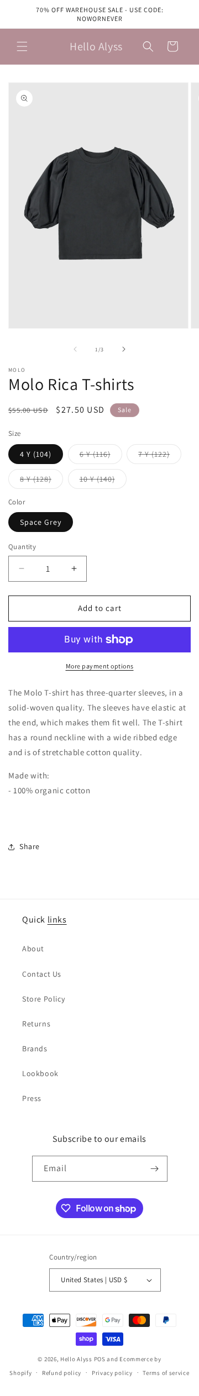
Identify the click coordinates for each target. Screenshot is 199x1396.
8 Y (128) (41, 481)
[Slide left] (75, 349)
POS (100, 1359)
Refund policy (61, 1373)
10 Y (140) (103, 481)
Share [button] (29, 846)
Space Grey (40, 522)
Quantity (22, 546)
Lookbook (40, 1073)
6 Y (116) (101, 456)
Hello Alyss (76, 1359)
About (33, 949)
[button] (22, 46)
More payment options (100, 666)
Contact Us (41, 974)
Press (31, 1098)
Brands (35, 1048)
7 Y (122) (159, 456)
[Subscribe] (155, 1169)
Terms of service (166, 1373)
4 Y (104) (35, 454)
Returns (36, 1024)
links (57, 919)
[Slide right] (124, 349)
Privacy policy (112, 1373)
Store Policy (43, 999)
